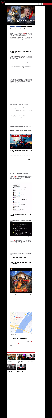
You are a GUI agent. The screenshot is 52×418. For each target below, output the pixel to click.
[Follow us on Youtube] (42, 4)
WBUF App (21, 5)
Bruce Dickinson (24, 33)
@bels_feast (15, 176)
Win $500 (14, 5)
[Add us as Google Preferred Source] (37, 4)
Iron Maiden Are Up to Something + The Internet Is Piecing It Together (22, 343)
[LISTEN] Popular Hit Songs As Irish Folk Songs (11, 361)
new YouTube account (13, 240)
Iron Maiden (14, 345)
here (30, 28)
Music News (14, 346)
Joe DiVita (31, 341)
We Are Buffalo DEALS (18, 5)
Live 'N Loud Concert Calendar (26, 5)
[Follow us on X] (40, 4)
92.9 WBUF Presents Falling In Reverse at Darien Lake (11, 371)
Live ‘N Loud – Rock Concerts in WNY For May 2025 (21, 371)
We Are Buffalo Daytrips (5, 5)
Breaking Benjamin (10, 5)
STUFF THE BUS (31, 5)
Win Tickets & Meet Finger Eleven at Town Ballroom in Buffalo (20, 361)
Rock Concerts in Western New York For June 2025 (30, 361)
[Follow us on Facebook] (39, 4)
